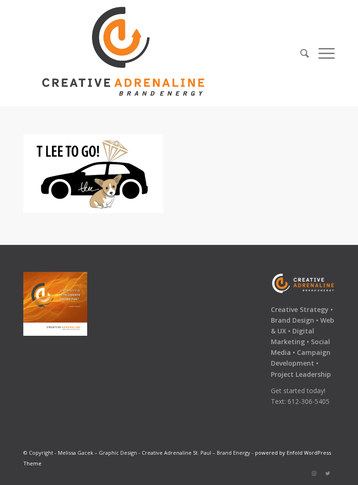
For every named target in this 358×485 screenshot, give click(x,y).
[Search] (305, 53)
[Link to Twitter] (328, 473)
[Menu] (324, 53)
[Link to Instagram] (314, 473)
